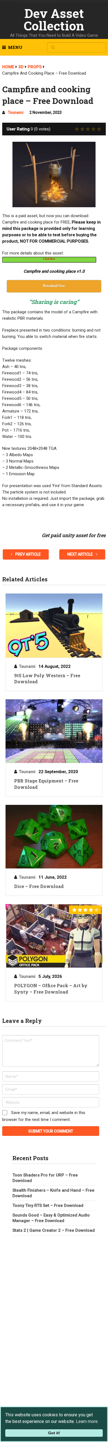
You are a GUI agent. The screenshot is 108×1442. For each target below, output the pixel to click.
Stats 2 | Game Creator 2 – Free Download (53, 1230)
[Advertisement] (54, 1280)
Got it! (54, 1433)
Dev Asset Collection (54, 19)
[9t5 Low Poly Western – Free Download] (54, 625)
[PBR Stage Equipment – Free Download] (54, 731)
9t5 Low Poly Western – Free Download (47, 678)
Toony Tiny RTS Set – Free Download (47, 1205)
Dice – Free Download (39, 886)
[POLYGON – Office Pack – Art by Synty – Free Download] (54, 936)
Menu (15, 47)
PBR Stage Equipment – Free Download (46, 784)
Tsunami (16, 112)
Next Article (80, 554)
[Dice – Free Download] (54, 836)
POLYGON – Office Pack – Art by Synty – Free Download (51, 988)
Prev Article (27, 554)
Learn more (87, 1421)
